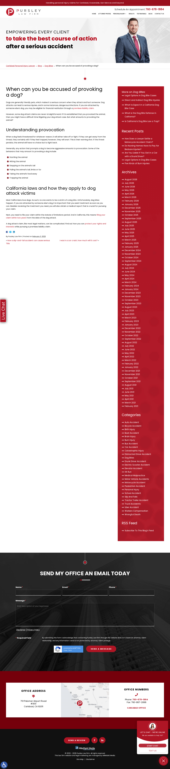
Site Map (80, 759)
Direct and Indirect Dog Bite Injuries (142, 100)
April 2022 (129, 356)
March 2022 (130, 360)
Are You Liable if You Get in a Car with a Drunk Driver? (141, 154)
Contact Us (159, 14)
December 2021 (132, 370)
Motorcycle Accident (135, 482)
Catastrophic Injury (134, 450)
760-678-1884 (155, 9)
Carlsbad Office (136, 707)
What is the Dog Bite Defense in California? (140, 115)
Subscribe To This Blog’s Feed (139, 530)
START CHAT (152, 745)
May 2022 (129, 353)
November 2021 (132, 374)
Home (94, 14)
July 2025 (129, 225)
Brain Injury (130, 436)
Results (131, 14)
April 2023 (129, 314)
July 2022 (129, 346)
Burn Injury (130, 440)
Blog (150, 14)
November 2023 (133, 296)
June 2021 (129, 392)
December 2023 (133, 292)
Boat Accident (132, 433)
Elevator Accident (133, 468)
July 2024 (129, 268)
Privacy (65, 650)
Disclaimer (90, 759)
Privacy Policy (33, 629)
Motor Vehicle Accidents (137, 479)
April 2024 (129, 278)
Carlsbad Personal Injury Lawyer (20, 65)
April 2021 (129, 399)
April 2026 (129, 193)
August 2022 (131, 342)
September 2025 (133, 218)
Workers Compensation (136, 511)
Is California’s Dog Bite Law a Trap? (142, 121)
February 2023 (132, 321)
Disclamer (21, 629)
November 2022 (132, 331)
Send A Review (76, 740)
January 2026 (131, 204)
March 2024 (130, 282)
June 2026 (130, 186)
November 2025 (132, 211)
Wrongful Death (133, 514)
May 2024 (129, 275)
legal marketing (82, 755)
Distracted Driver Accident (138, 454)
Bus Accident (131, 443)
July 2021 (129, 388)
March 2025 (130, 239)
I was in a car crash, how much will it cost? (79, 240)
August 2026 (131, 179)
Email (65, 587)
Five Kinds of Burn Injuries (137, 163)
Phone (112, 587)
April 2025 (129, 236)
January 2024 (131, 289)
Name (19, 587)
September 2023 (133, 303)
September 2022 (133, 339)
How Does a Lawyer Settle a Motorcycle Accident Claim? (139, 140)
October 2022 (131, 335)
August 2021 (130, 385)
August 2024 (131, 264)
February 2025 (132, 243)
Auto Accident (132, 422)
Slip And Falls (131, 496)
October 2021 (131, 378)
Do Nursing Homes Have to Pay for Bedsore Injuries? (142, 147)
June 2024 (130, 271)
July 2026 (129, 183)
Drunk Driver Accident (135, 461)
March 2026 (130, 197)
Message (21, 601)
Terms (70, 650)
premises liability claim (83, 108)
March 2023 (130, 317)
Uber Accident (132, 507)
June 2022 (130, 349)
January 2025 (131, 246)
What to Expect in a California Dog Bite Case (142, 106)
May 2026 (129, 190)
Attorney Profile (104, 14)
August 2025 (131, 222)
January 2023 (131, 324)
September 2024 (133, 261)
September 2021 (133, 381)
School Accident (133, 493)
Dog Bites (49, 65)
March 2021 (130, 402)
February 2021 (131, 406)
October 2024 (131, 257)
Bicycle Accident (133, 426)
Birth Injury (130, 429)
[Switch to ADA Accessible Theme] (4, 764)
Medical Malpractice (135, 475)
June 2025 (130, 229)
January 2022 (131, 367)
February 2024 (132, 285)
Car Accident (131, 447)
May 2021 (129, 395)
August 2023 (131, 307)
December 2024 (133, 250)
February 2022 (132, 363)
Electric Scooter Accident (137, 464)
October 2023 (131, 300)
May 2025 (129, 232)
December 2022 (133, 328)
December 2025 (133, 207)
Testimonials (141, 14)
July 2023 (129, 310)
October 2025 (131, 215)
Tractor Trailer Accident (136, 500)
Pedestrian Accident (135, 486)
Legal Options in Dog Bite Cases (140, 95)
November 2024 (133, 254)
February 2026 (132, 200)
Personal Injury (119, 14)
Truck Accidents (133, 503)
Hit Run (128, 471)
